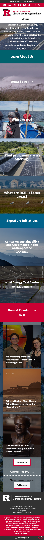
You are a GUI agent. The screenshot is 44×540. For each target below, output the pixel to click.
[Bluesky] (24, 5)
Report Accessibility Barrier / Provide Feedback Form (23, 527)
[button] (39, 5)
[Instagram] (14, 5)
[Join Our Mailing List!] (34, 5)
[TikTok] (29, 5)
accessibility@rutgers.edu (14, 526)
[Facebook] (19, 5)
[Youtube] (5, 5)
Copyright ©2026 (8, 529)
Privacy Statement (22, 533)
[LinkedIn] (10, 5)
